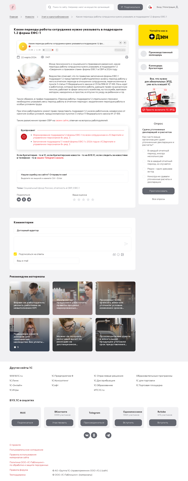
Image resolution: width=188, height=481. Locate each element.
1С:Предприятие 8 (62, 376)
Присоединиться (94, 422)
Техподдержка (17, 475)
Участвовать (59, 422)
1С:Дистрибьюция (104, 380)
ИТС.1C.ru (99, 390)
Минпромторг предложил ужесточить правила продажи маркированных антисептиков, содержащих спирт (72, 307)
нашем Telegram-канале (50, 158)
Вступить (128, 422)
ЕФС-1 (76, 188)
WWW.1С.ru (16, 376)
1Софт (55, 385)
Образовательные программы (154, 376)
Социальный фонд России (38, 188)
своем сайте (62, 120)
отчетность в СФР (63, 188)
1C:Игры (14, 390)
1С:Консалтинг (60, 380)
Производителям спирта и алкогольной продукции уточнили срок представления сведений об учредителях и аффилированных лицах (115, 344)
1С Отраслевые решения (108, 376)
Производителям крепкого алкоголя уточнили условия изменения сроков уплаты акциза (111, 305)
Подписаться (132, 7)
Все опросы (158, 199)
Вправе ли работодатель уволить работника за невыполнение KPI (29, 305)
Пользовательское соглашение (26, 450)
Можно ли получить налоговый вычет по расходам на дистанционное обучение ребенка (69, 341)
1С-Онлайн (16, 385)
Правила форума (19, 470)
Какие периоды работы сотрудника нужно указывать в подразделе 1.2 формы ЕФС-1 (71, 43)
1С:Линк (14, 380)
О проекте (15, 445)
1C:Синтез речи (120, 50)
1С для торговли (145, 380)
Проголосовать (158, 191)
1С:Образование (103, 385)
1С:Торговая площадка (149, 385)
